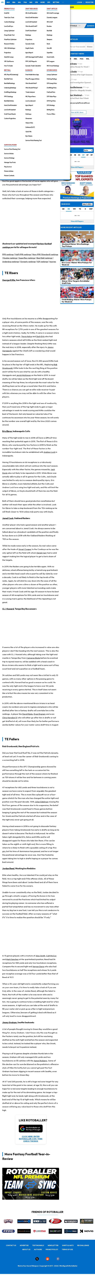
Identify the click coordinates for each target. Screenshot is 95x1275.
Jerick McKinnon (23, 375)
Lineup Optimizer (9, 31)
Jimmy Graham (9, 1022)
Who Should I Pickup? (31, 88)
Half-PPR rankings (23, 254)
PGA (25, 2)
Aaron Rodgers (40, 1060)
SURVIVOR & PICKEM (10, 145)
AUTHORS (38, 1249)
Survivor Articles (9, 153)
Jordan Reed (8, 868)
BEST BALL (7, 70)
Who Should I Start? (31, 83)
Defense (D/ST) (30, 127)
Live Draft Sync (8, 26)
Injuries (53, 261)
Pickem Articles (8, 171)
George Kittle (8, 280)
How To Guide (8, 66)
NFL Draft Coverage (53, 13)
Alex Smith (40, 955)
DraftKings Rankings (10, 92)
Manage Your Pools (10, 162)
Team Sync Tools (9, 17)
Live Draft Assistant (31, 22)
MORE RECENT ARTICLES (71, 227)
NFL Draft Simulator (31, 13)
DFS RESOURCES (52, 70)
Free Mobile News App (32, 74)
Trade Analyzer (30, 92)
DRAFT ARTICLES (52, 9)
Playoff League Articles (32, 79)
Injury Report (29, 52)
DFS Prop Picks (51, 101)
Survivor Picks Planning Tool (33, 140)
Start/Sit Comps (8, 57)
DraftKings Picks (51, 88)
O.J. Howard (8, 609)
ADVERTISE (24, 1245)
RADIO (91, 26)
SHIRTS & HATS (68, 1245)
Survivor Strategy (9, 158)
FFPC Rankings (8, 96)
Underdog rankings (10, 261)
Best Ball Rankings (9, 83)
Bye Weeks (28, 136)
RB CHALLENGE (83, 1245)
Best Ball (49, 31)
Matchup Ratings (52, 79)
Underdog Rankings (10, 88)
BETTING (56, 2)
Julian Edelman (41, 801)
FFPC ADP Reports (31, 61)
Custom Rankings (9, 22)
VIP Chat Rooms (9, 61)
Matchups (28, 114)
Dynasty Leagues (52, 17)
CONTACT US (11, 1245)
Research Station (9, 44)
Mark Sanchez (12, 959)
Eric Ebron (7, 431)
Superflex (49, 52)
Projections (7, 52)
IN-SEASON (28, 70)
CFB (36, 2)
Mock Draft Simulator (31, 17)
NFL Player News (30, 96)
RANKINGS (65, 204)
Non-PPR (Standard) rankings (45, 254)
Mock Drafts (50, 57)
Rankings (28, 35)
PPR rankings (8, 254)
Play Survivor (8, 167)
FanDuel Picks (51, 92)
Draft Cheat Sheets (10, 114)
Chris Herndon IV (9, 717)
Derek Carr (42, 553)
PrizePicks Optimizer (10, 39)
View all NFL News (77, 112)
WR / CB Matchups (9, 48)
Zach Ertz (40, 336)
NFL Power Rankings (53, 66)
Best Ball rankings (44, 258)
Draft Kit (6, 13)
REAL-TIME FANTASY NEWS (72, 54)
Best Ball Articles (9, 101)
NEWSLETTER (53, 1245)
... (79, 25)
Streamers (28, 118)
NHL (19, 2)
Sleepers (49, 39)
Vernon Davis (38, 966)
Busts (48, 44)
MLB (8, 2)
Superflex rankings (27, 258)
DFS (48, 2)
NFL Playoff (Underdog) (11, 74)
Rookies (49, 26)
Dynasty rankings (28, 261)
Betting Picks (50, 110)
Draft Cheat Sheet (30, 31)
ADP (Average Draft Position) (34, 57)
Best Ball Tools (8, 79)
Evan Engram (40, 714)
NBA (13, 2)
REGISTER (89, 2)
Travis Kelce (26, 336)
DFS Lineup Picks (52, 83)
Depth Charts (29, 48)
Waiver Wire (29, 123)
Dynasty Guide (29, 44)
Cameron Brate (33, 658)
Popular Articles (69, 39)
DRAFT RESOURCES (31, 9)
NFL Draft (50, 22)
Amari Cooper (25, 549)
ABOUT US (26, 1249)
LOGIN (79, 2)
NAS (30, 2)
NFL (2, 2)
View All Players (77, 167)
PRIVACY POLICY (52, 1249)
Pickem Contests (9, 175)
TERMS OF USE (67, 1249)
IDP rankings (42, 261)
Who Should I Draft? (31, 26)
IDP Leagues (50, 61)
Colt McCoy (51, 955)
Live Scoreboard (30, 101)
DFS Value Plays (51, 96)
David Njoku (27, 714)
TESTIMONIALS (38, 1245)
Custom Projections (10, 118)
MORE (42, 2)
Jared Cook (7, 518)
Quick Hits (28, 132)
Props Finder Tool (9, 35)
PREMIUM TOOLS (9, 9)
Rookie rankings (10, 258)
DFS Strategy (51, 105)
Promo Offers (51, 114)
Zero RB (49, 48)
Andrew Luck (49, 452)
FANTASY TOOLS (70, 26)
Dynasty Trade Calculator (33, 66)
